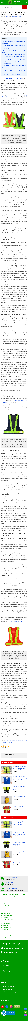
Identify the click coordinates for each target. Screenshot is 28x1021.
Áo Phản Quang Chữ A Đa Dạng (12, 78)
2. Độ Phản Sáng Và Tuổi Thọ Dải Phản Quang (14, 56)
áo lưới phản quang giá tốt (17, 621)
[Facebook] (6, 1006)
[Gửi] (24, 7)
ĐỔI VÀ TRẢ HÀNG (9, 882)
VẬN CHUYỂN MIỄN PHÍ (11, 877)
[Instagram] (11, 1006)
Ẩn (7, 38)
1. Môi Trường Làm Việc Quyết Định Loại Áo (14, 45)
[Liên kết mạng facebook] (25, 1014)
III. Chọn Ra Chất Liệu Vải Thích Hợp (10, 58)
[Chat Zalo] (25, 1008)
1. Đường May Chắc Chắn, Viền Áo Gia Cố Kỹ (14, 69)
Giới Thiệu (6, 965)
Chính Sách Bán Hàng (9, 992)
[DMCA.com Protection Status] (17, 1006)
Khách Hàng (6, 968)
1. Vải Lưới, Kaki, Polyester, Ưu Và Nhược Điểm (15, 60)
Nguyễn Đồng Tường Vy (17, 16)
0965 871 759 (13, 952)
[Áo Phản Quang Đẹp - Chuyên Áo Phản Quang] (14, 2)
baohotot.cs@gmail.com (15, 948)
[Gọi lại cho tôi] (25, 1011)
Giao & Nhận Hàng (8, 989)
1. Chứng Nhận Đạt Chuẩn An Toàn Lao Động (14, 54)
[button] (2, 2)
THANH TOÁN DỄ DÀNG (11, 888)
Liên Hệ (5, 973)
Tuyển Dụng (6, 971)
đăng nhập (9, 757)
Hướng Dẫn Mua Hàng (9, 986)
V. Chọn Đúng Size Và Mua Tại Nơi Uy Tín (11, 74)
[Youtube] (2, 1006)
